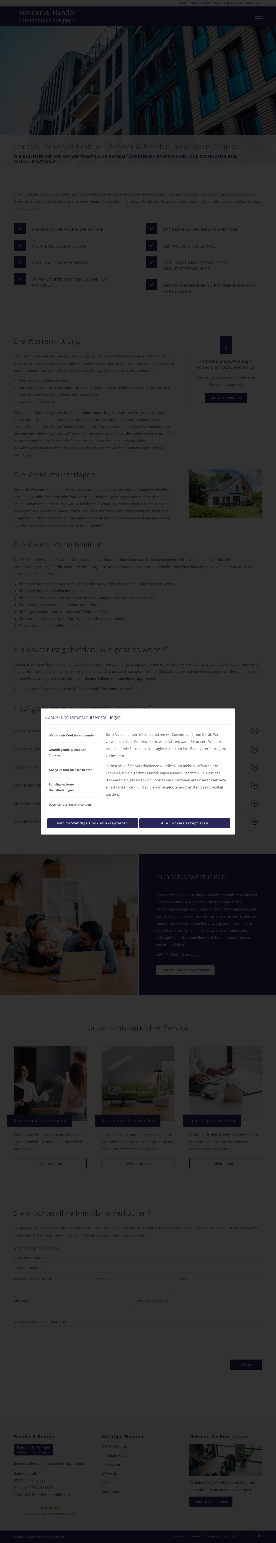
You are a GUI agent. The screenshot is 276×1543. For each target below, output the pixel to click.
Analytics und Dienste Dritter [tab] (70, 770)
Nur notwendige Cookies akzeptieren (92, 823)
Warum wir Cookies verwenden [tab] (72, 735)
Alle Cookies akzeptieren (184, 823)
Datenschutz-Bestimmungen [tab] (70, 804)
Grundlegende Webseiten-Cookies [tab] (68, 752)
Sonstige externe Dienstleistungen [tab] (61, 787)
